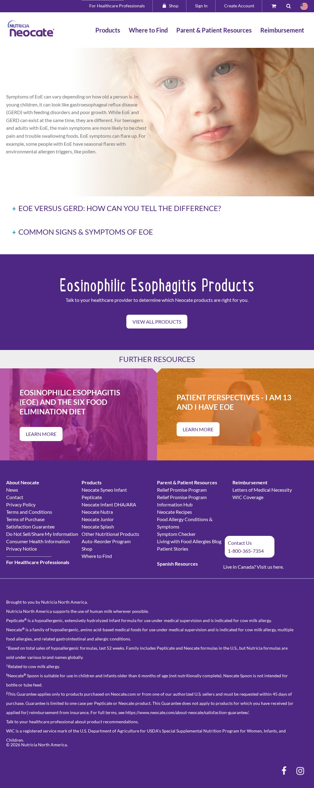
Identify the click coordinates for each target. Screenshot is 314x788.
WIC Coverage (247, 497)
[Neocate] (31, 28)
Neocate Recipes (174, 512)
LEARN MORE (41, 434)
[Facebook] (284, 770)
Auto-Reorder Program (106, 541)
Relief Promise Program (182, 490)
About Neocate (22, 482)
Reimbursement (249, 482)
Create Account (239, 5)
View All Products (156, 322)
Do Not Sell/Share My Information (42, 534)
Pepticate (92, 497)
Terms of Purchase (25, 519)
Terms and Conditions (29, 512)
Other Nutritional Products (110, 534)
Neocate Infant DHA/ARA (109, 504)
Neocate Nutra (97, 512)
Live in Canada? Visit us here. (253, 567)
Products (91, 482)
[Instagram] (300, 770)
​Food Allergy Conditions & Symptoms (185, 522)
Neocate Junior (98, 519)
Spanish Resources (177, 564)
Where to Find (97, 556)
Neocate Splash (98, 526)
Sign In (201, 5)
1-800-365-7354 (246, 551)
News (12, 490)
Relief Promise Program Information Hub (182, 500)
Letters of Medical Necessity (262, 490)
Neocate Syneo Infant (104, 490)
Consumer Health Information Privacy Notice (38, 545)
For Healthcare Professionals (117, 5)
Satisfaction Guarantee (30, 526)
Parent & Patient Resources (187, 482)
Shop (173, 5)
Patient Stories (172, 549)
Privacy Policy (21, 504)
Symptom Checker (176, 534)
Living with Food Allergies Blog (189, 541)
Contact (14, 497)
